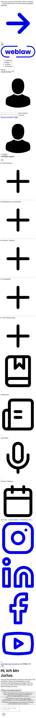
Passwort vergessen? (7, 117)
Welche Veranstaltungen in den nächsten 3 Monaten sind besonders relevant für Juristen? (19, 703)
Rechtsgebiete (6, 279)
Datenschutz (15, 664)
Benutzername (23, 113)
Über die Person (7, 163)
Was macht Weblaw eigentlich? (12, 690)
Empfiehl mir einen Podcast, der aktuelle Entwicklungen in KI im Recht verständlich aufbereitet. (18, 699)
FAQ (20, 664)
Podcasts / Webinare (8, 240)
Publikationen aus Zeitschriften (11, 202)
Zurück (5, 154)
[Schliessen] (1, 42)
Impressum (8, 664)
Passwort (21, 115)
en (4, 69)
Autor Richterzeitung (8, 318)
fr (3, 69)
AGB (2, 664)
